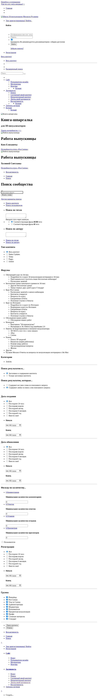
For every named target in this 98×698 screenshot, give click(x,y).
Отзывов (10, 516)
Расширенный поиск (14, 69)
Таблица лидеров (13, 106)
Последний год (15, 413)
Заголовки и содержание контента (23, 373)
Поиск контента (12, 625)
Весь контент (11, 61)
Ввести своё (14, 416)
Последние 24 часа (16, 404)
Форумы (14, 86)
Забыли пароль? (17, 48)
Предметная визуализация (19, 612)
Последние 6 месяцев (17, 411)
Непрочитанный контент (21, 97)
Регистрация (11, 52)
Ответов (10, 504)
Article (11, 261)
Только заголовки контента (20, 376)
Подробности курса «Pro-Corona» (14, 149)
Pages (11, 259)
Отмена (9, 628)
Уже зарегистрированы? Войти (19, 21)
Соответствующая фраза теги (28, 222)
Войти (13, 44)
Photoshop (13, 597)
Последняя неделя (16, 406)
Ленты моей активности (20, 99)
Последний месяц (16, 408)
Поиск (13, 93)
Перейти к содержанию (10, 2)
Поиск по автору (12, 242)
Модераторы (16, 84)
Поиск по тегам (12, 240)
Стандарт (12, 619)
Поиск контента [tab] (12, 203)
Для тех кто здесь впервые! (12, 4)
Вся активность (17, 101)
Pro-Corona (13, 600)
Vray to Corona (14, 602)
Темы (11, 257)
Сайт (8, 80)
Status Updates (14, 254)
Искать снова (7, 195)
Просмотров (11, 528)
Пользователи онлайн (19, 82)
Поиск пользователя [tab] (14, 205)
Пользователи (9, 542)
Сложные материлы (17, 616)
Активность (11, 90)
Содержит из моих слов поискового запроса (29, 388)
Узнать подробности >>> (11, 130)
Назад (13, 658)
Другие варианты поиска (11, 199)
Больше (18, 88)
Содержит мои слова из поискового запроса (28, 385)
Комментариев (12, 492)
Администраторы (16, 605)
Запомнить (15, 42)
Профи (11, 614)
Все (10, 401)
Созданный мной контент (21, 95)
